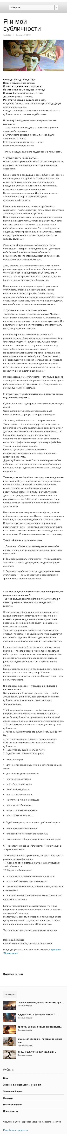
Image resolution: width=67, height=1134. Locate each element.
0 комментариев (25, 1005)
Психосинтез (10, 1111)
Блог (6, 1078)
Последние (10, 994)
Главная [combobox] (15, 7)
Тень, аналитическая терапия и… (37, 1051)
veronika (7, 34)
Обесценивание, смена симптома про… (40, 1002)
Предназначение (12, 1104)
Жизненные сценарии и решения (22, 1084)
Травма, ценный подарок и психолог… (40, 1026)
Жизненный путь (12, 1091)
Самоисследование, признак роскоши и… (40, 1040)
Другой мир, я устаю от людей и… (38, 1014)
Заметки (8, 1097)
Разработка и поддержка (15, 1129)
